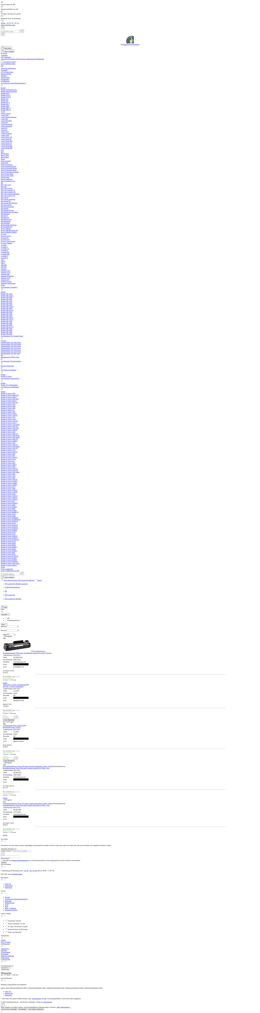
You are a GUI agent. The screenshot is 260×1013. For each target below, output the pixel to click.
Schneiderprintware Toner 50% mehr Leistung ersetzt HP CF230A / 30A (26, 768)
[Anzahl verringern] (5, 717)
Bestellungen (40, 59)
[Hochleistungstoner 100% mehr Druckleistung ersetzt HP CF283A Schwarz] (17, 651)
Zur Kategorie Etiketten (8, 370)
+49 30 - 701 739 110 (30, 871)
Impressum (8, 887)
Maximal (10, 630)
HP (8, 618)
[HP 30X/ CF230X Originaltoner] (14, 685)
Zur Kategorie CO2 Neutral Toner (12, 336)
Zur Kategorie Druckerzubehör (11, 361)
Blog (6, 906)
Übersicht (4, 59)
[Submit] (3, 853)
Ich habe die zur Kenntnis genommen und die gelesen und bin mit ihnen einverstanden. (41, 860)
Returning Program (11, 910)
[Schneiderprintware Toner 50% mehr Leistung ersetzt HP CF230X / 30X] (27, 803)
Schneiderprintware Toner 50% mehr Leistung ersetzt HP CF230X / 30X (26, 805)
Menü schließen (9, 51)
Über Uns (8, 884)
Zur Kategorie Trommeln (9, 287)
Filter (5, 607)
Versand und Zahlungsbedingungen (16, 899)
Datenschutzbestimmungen (20, 860)
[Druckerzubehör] (1, 368)
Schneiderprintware (13, 620)
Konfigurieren (23, 1009)
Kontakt (7, 897)
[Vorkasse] (4, 954)
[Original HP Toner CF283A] (12, 725)
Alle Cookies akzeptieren (36, 1009)
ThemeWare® (47, 1002)
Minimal (9, 626)
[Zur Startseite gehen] (8, 25)
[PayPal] (4, 950)
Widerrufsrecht (9, 903)
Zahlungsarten (31, 59)
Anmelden (4, 55)
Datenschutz (9, 886)
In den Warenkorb (9, 720)
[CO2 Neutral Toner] (1, 359)
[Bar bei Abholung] (7, 956)
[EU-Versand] (5, 942)
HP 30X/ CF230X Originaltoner (13, 686)
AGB (52, 860)
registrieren (7, 57)
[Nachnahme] (5, 952)
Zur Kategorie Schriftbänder (10, 387)
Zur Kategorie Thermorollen (10, 378)
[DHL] (3, 940)
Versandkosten (36, 998)
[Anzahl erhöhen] (16, 717)
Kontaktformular (17, 874)
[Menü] (3, 27)
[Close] (1, 1011)
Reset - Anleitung (10, 908)
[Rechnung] (5, 958)
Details (5, 683)
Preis (3, 624)
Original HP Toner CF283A (12, 727)
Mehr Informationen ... (64, 1007)
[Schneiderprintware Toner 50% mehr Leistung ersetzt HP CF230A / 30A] (27, 766)
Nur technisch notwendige (9, 1009)
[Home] (130, 66)
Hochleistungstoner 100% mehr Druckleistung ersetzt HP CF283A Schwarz (27, 653)
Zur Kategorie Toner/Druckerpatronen (13, 83)
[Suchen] (22, 31)
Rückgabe (8, 901)
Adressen (23, 59)
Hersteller (5, 614)
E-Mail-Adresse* (6, 851)
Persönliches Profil (13, 59)
